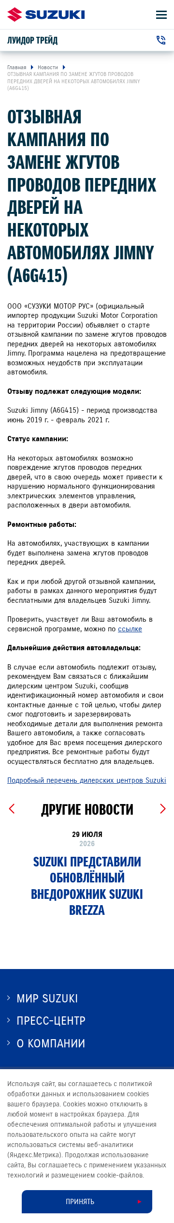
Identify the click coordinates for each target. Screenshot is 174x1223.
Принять (80, 1201)
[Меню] (161, 15)
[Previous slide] (11, 809)
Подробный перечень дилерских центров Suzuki (86, 780)
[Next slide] (162, 809)
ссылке (130, 629)
